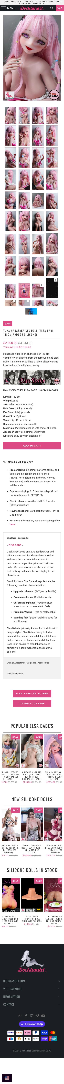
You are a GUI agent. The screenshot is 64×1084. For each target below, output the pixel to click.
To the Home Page (32, 703)
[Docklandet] (32, 8)
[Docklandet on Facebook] (26, 1016)
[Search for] (52, 8)
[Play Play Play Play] (32, 58)
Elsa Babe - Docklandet (17, 538)
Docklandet (25, 1051)
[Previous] (5, 58)
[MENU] (2, 8)
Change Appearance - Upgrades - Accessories (28, 663)
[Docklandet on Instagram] (31, 1016)
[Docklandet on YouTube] (43, 1016)
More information (15, 673)
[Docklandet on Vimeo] (37, 1016)
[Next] (58, 58)
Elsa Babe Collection (32, 693)
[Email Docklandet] (20, 1016)
